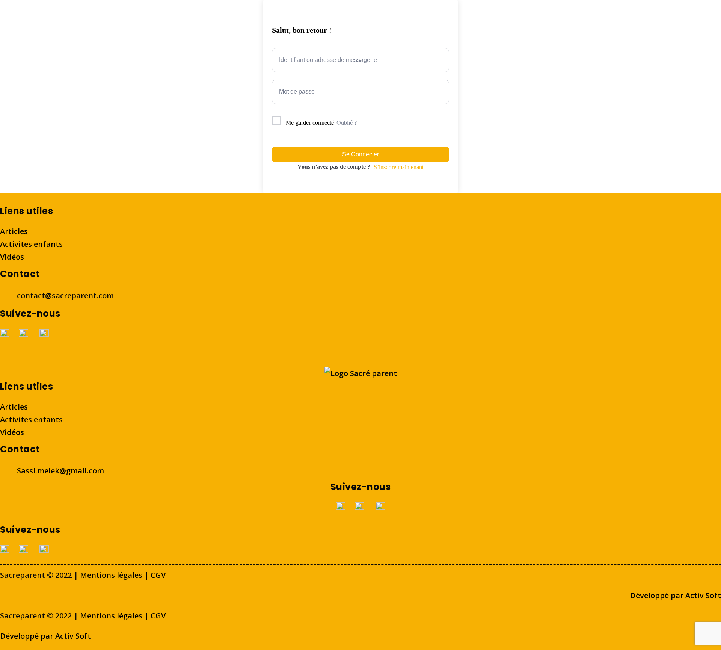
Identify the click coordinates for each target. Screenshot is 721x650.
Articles (14, 231)
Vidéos (12, 257)
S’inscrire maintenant (399, 167)
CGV (158, 575)
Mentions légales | (115, 575)
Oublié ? (346, 122)
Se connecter (360, 154)
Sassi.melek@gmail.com (60, 471)
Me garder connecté (310, 122)
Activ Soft (702, 595)
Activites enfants (31, 244)
